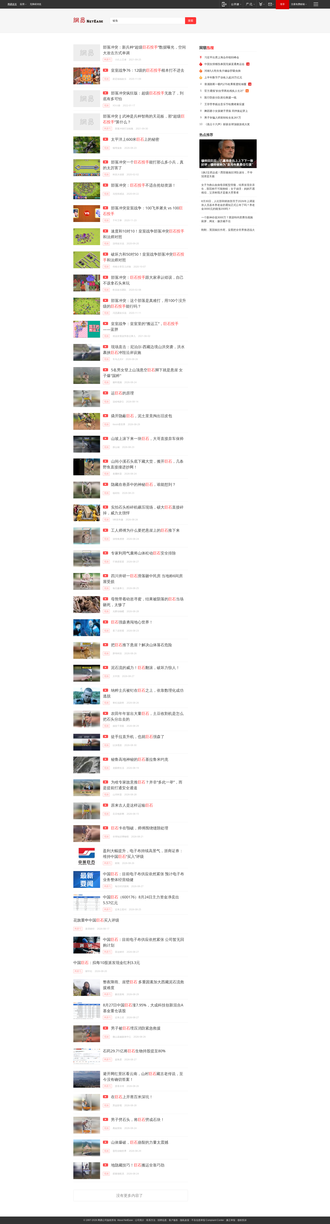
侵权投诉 (242, 1220)
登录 (282, 4)
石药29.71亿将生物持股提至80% (134, 1050)
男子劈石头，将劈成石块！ (137, 1119)
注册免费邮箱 (298, 4)
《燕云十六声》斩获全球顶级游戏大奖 (227, 124)
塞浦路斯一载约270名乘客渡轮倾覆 (225, 84)
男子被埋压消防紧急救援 (135, 1028)
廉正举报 (230, 1220)
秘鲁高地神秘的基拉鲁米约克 (139, 759)
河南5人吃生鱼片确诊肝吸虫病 (222, 70)
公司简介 (139, 1220)
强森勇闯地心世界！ (132, 622)
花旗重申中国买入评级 (96, 920)
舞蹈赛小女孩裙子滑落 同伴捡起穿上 (226, 111)
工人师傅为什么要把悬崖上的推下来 (145, 530)
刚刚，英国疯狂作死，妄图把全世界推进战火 (228, 229)
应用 (22, 4)
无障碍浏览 (35, 4)
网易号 (107, 59)
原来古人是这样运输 (131, 805)
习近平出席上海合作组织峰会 (221, 57)
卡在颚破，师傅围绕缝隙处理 (139, 828)
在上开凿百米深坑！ (131, 1096)
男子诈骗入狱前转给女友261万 (222, 117)
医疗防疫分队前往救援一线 (220, 97)
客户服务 (173, 1220)
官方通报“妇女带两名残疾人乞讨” (224, 91)
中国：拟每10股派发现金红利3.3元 (106, 962)
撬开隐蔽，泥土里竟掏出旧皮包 (141, 415)
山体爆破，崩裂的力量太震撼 (139, 1142)
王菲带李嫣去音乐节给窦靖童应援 (224, 104)
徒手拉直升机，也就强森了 (137, 736)
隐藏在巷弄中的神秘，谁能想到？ (143, 484)
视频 (106, 78)
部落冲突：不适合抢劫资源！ (143, 185)
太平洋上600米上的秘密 (134, 139)
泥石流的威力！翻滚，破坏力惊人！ (145, 667)
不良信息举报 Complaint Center (207, 1220)
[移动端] (224, 4)
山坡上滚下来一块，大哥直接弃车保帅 (147, 438)
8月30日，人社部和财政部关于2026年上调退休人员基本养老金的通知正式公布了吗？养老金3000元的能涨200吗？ (228, 205)
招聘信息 (162, 1220)
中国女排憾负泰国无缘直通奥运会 (224, 64)
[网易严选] (249, 4)
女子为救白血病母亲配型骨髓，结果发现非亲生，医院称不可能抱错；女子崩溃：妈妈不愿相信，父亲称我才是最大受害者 (228, 188)
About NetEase (125, 1220)
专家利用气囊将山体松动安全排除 (143, 553)
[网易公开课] (236, 4)
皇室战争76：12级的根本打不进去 (147, 70)
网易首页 (12, 4)
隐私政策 (184, 1220)
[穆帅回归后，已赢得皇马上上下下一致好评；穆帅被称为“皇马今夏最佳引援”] (228, 153)
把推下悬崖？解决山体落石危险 (141, 644)
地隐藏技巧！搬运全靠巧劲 (137, 1165)
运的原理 (122, 393)
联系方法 (150, 1220)
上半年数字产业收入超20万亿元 (223, 77)
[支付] (261, 4)
